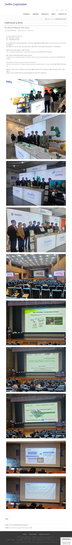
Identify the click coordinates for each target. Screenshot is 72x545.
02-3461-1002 (51, 539)
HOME (57, 10)
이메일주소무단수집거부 (44, 534)
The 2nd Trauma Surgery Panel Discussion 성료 (20, 527)
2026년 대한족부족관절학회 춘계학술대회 (18, 525)
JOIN (67, 10)
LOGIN (62, 10)
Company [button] (26, 14)
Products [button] (44, 14)
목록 (7, 519)
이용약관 (25, 534)
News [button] (53, 14)
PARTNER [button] (36, 14)
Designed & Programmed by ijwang (48, 542)
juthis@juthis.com (40, 539)
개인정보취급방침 (33, 534)
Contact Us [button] (62, 14)
